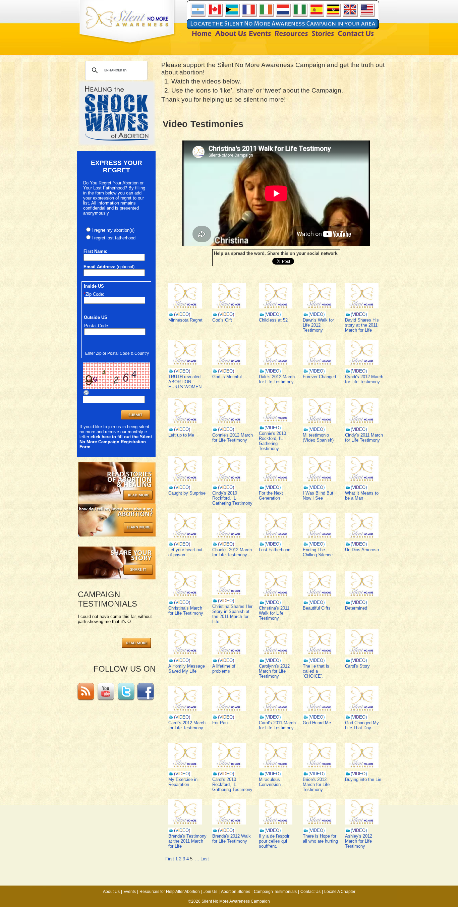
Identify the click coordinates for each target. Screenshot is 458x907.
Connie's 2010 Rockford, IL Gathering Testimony (272, 441)
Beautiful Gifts (317, 608)
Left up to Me (181, 435)
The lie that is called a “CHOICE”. (316, 671)
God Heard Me (317, 722)
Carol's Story (357, 666)
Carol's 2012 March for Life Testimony (187, 725)
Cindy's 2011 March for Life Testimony (364, 438)
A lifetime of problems (223, 669)
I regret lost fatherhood (113, 237)
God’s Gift (222, 320)
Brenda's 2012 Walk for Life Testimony (231, 839)
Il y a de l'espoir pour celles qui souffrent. (274, 841)
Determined (356, 608)
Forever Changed (319, 376)
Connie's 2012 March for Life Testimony (232, 438)
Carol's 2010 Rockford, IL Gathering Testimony (232, 784)
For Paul (220, 722)
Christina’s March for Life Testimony (185, 611)
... (197, 858)
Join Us (210, 891)
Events (129, 891)
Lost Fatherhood (274, 549)
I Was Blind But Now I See (318, 496)
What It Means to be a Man (362, 496)
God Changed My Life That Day (362, 725)
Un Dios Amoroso (362, 549)
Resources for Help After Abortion (169, 891)
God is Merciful (227, 376)
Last (205, 858)
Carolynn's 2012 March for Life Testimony (274, 671)
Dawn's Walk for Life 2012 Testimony (318, 325)
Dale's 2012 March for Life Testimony (277, 379)
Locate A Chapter (339, 891)
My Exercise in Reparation (182, 782)
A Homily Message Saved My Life (186, 669)
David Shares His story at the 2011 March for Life (362, 325)
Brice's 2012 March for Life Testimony (316, 784)
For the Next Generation (271, 496)
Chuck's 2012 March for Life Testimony (232, 552)
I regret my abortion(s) (113, 230)
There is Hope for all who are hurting (320, 839)
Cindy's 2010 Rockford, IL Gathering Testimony (232, 498)
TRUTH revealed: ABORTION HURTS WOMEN (185, 381)
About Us (111, 891)
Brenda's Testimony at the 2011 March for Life (187, 841)
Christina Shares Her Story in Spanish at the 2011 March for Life (232, 614)
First (169, 858)
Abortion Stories (235, 891)
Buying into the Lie (363, 779)
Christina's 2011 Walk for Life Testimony (274, 613)
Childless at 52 (273, 320)
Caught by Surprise (187, 493)
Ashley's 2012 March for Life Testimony (358, 841)
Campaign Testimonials (275, 891)
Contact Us (310, 891)
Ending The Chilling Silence (318, 552)
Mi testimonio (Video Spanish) (318, 438)
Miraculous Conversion (270, 782)
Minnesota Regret (185, 320)
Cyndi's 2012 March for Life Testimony (364, 379)
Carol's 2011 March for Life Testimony (277, 725)
